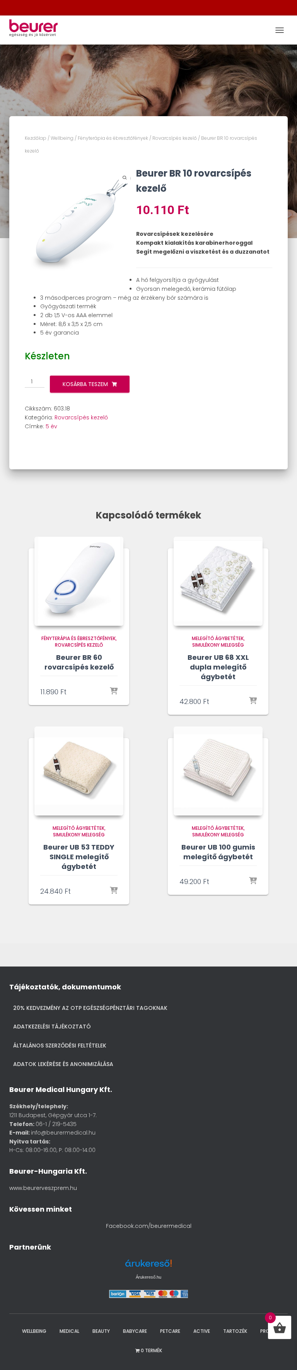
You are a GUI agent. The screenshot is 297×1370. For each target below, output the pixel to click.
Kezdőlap (35, 138)
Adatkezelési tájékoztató (52, 1026)
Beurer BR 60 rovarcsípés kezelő (79, 662)
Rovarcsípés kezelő (174, 138)
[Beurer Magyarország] (36, 30)
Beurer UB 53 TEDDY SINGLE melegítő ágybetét (78, 856)
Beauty (101, 1331)
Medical (69, 1331)
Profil (267, 1331)
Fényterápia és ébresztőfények (113, 138)
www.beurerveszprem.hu (43, 1188)
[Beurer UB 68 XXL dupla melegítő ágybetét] (218, 581)
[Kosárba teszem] (114, 691)
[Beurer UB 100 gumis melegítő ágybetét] (218, 770)
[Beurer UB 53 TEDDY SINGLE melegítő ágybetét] (78, 770)
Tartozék (235, 1331)
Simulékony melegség (218, 645)
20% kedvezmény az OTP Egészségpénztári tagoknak (90, 1008)
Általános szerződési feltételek (59, 1045)
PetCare (170, 1331)
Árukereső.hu (148, 1277)
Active (201, 1331)
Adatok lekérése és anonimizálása (63, 1064)
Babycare (135, 1331)
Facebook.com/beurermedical (148, 1226)
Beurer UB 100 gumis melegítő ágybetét (218, 852)
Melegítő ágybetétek (218, 638)
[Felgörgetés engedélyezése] (281, 1354)
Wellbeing (62, 138)
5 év (51, 426)
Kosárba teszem (85, 384)
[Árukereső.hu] (148, 1266)
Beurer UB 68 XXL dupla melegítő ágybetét (218, 667)
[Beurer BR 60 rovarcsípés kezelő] (78, 581)
